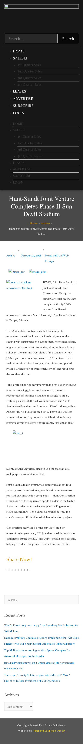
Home (18, 51)
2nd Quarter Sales (29, 71)
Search (68, 38)
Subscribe (23, 105)
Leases (19, 91)
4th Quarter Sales (29, 85)
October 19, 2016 (31, 255)
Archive (10, 255)
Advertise (23, 98)
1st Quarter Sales (29, 65)
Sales (18, 58)
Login (18, 112)
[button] (7, 570)
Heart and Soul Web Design (57, 258)
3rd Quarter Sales (29, 78)
